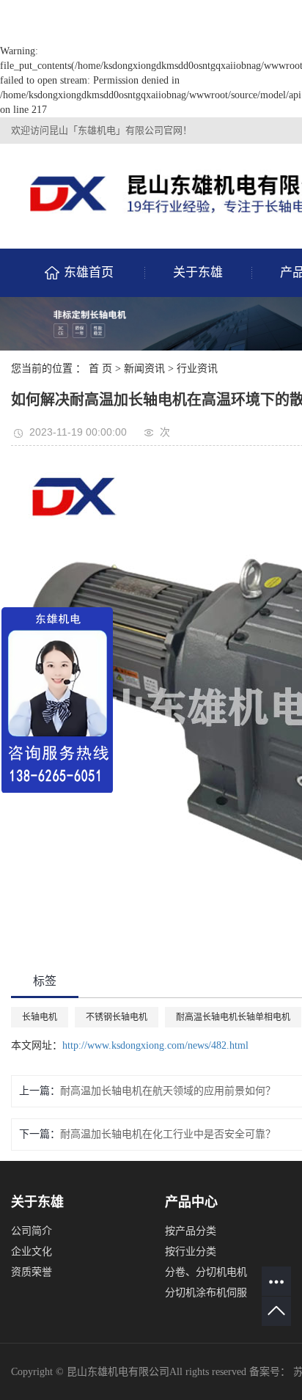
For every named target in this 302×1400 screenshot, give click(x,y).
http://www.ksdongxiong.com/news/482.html (155, 1045)
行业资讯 (197, 368)
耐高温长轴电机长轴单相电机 (233, 1017)
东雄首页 (89, 272)
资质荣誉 (31, 1272)
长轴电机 (39, 1017)
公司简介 (31, 1230)
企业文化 (31, 1251)
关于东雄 (198, 272)
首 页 (100, 368)
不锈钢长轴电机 (116, 1017)
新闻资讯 (144, 368)
